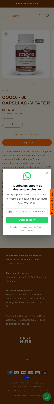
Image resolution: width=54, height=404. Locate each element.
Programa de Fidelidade (52, 202)
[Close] (47, 173)
